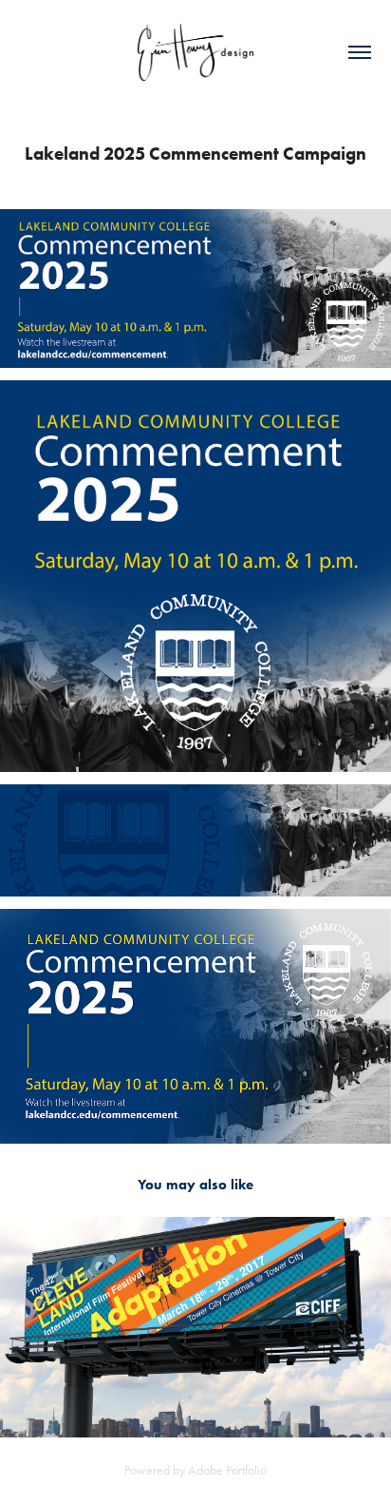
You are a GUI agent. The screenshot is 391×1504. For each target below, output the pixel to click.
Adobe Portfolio (227, 1470)
